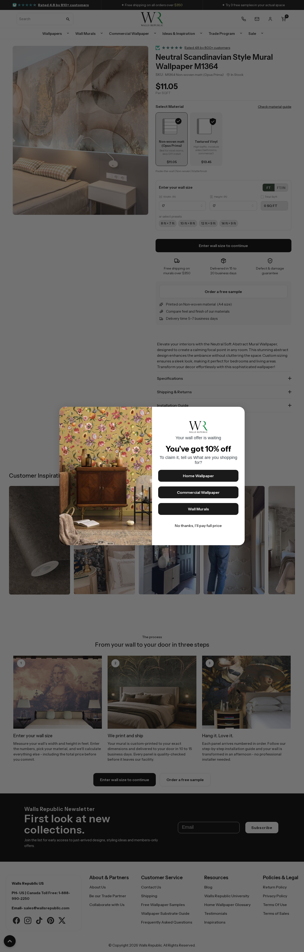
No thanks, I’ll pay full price (198, 525)
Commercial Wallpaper (198, 492)
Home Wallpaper (198, 475)
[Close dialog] (238, 412)
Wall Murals (198, 509)
